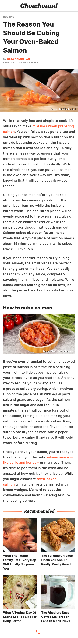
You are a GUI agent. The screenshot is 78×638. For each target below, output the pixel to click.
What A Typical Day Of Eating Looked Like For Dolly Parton (20, 617)
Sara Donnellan (18, 59)
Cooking (8, 17)
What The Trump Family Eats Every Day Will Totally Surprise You (19, 562)
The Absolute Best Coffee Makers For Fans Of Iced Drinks (55, 617)
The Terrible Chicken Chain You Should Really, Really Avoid (57, 560)
